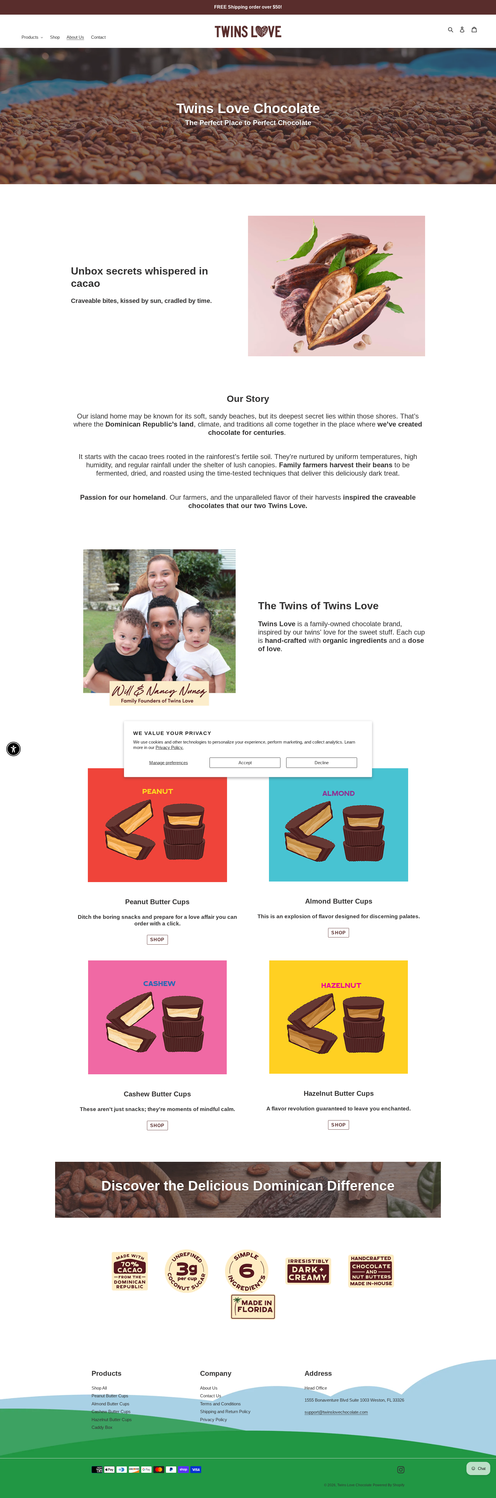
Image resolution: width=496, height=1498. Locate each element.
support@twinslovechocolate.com (336, 1412)
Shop (157, 939)
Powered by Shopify (388, 1485)
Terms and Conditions (220, 1403)
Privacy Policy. (169, 747)
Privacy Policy (213, 1419)
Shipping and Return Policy (225, 1411)
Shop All (99, 1388)
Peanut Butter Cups (110, 1395)
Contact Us (210, 1395)
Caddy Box (102, 1427)
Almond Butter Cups (110, 1403)
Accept (245, 762)
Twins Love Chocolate (354, 1485)
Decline (322, 762)
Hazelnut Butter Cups (112, 1419)
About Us (209, 1388)
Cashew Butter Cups (111, 1411)
